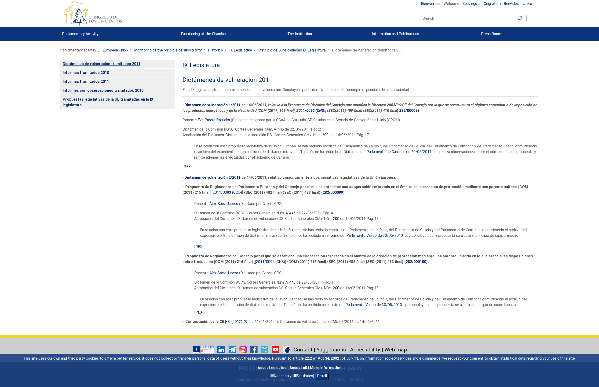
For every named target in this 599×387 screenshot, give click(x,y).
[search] (473, 18)
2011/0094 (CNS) (270, 261)
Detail (322, 376)
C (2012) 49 (237, 321)
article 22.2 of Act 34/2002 (316, 358)
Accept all (298, 367)
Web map (395, 350)
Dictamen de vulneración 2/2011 (212, 177)
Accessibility (365, 350)
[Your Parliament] (204, 349)
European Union (115, 50)
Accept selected (272, 367)
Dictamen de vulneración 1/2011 (212, 105)
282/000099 (333, 192)
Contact (303, 350)
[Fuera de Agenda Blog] (286, 349)
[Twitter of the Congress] (265, 349)
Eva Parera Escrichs (214, 120)
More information (325, 367)
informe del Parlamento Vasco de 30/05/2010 (365, 235)
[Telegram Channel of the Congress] (232, 349)
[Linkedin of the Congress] (221, 349)
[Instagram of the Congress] (243, 349)
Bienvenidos (431, 3)
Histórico (215, 50)
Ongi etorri (492, 3)
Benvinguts (471, 3)
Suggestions (331, 350)
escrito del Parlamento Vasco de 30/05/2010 (364, 305)
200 (325, 135)
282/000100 (416, 261)
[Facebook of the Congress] (254, 349)
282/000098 (409, 110)
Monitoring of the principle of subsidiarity (168, 50)
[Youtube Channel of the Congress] (275, 349)
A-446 (279, 129)
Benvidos (511, 3)
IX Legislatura (240, 50)
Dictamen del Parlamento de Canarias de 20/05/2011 (387, 152)
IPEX (187, 166)
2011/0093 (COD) (227, 192)
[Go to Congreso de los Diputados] (92, 13)
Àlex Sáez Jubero (223, 203)
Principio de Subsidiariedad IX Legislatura (292, 50)
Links (527, 3)
